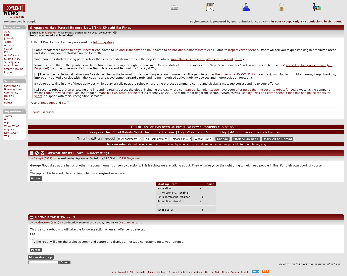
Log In (8, 72)
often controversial (219, 59)
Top (224, 132)
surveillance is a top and (188, 59)
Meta (7, 99)
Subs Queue (11, 62)
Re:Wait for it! (59, 153)
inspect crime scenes (243, 50)
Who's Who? (11, 126)
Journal (136, 158)
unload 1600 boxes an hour (134, 50)
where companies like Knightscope (194, 89)
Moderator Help (40, 257)
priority (239, 59)
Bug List (9, 129)
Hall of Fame (11, 55)
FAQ (6, 35)
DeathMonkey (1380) (46, 222)
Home (113, 272)
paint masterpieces (200, 50)
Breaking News (13, 89)
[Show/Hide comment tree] (37, 153)
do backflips (176, 50)
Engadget (48, 102)
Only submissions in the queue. (318, 21)
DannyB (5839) (43, 158)
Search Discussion (270, 132)
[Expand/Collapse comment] (31, 153)
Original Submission (43, 112)
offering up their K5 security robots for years (267, 89)
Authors (9, 45)
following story (103, 42)
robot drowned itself (58, 92)
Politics (8, 102)
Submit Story (12, 59)
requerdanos (49, 32)
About (7, 31)
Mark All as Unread (278, 138)
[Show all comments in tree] (42, 153)
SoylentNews (14, 11)
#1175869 (123, 158)
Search (8, 48)
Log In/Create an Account (198, 132)
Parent (35, 178)
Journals (9, 38)
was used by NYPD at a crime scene (259, 92)
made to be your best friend (81, 50)
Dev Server (10, 133)
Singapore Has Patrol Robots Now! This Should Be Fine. (80, 28)
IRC (6, 119)
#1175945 (126, 222)
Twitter (8, 116)
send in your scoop (277, 21)
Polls (6, 52)
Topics (7, 42)
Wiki (6, 123)
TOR (6, 136)
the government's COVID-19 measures (242, 74)
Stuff (65, 102)
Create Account (13, 69)
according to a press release (306, 65)
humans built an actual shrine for (118, 92)
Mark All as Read (245, 138)
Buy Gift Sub (11, 65)
